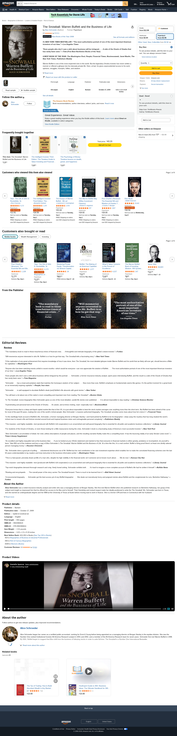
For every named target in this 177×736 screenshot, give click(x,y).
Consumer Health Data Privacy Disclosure (91, 729)
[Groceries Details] (79, 9)
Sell (127, 9)
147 (136, 271)
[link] (44, 144)
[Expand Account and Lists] (154, 4)
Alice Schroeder (51, 30)
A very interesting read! (19, 567)
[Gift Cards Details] (123, 9)
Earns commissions (31, 564)
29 (68, 271)
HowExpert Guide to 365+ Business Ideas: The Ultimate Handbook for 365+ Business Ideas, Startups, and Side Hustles (94, 687)
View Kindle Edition (52, 124)
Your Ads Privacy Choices (114, 729)
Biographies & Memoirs (15, 20)
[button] (4, 9)
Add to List (147, 120)
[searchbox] (73, 3)
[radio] (146, 29)
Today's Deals (100, 9)
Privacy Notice (70, 729)
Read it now (109, 103)
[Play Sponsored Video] (88, 671)
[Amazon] (8, 4)
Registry (142, 9)
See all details (48, 96)
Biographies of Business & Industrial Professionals (42, 273)
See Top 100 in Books (42, 535)
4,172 (46, 269)
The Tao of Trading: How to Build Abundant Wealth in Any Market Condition (39, 687)
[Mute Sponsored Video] (56, 681)
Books (110, 9)
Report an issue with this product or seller (61, 77)
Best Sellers (50, 9)
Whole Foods (87, 9)
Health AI (13, 9)
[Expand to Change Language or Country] (137, 4)
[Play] (4, 609)
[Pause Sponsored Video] (56, 676)
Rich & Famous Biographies (20, 541)
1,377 (92, 269)
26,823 (160, 267)
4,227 (114, 271)
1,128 (23, 271)
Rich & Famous (49, 20)
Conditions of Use (58, 729)
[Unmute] (172, 608)
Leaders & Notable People (33, 20)
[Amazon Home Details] (167, 9)
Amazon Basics (38, 9)
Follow (29, 103)
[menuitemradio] (168, 609)
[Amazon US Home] (66, 722)
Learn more (109, 118)
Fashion (134, 9)
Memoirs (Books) (17, 544)
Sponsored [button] (5, 655)
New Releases (63, 9)
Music (150, 9)
